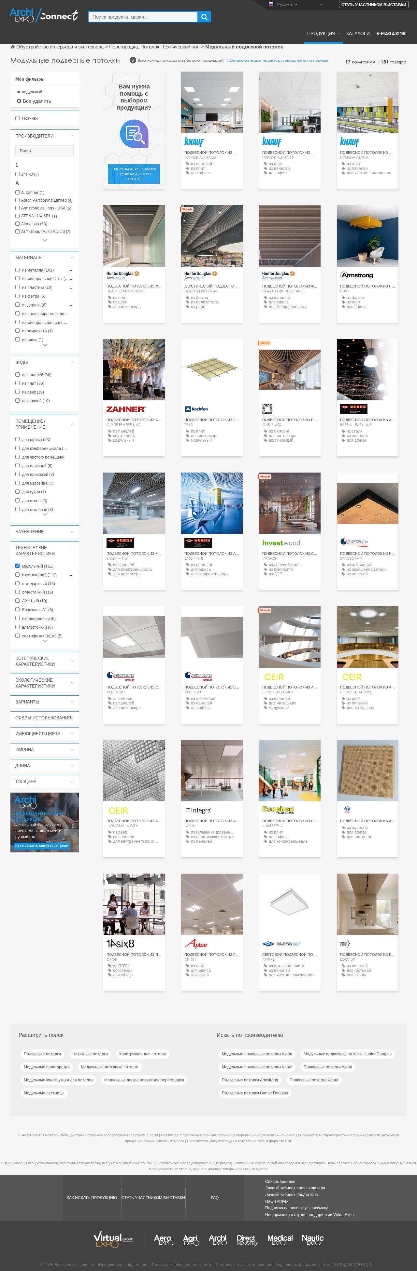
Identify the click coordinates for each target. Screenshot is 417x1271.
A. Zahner (32, 192)
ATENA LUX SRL (39, 216)
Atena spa (34, 223)
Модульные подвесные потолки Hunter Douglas (348, 1054)
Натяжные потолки (90, 1054)
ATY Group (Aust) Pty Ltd (46, 231)
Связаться (368, 216)
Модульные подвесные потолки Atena (257, 1054)
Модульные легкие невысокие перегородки (144, 1080)
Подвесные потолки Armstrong (250, 1080)
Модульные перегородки (47, 1067)
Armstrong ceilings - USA (46, 208)
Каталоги (358, 33)
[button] (44, 136)
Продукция (321, 33)
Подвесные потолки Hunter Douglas (255, 1093)
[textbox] (143, 16)
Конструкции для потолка (142, 1054)
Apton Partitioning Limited (47, 200)
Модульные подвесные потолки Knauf (257, 1067)
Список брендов (280, 1181)
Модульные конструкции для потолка (58, 1080)
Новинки (29, 118)
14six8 (30, 174)
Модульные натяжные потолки (109, 1067)
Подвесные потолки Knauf (314, 1080)
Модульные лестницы (44, 1093)
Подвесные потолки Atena (328, 1067)
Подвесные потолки (42, 1054)
